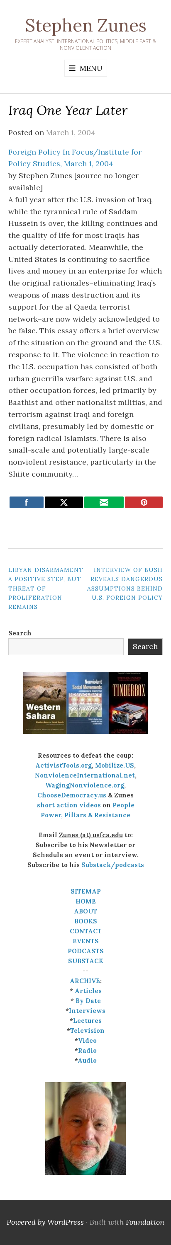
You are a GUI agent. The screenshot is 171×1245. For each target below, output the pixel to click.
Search (20, 633)
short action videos (69, 805)
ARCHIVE (85, 981)
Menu (91, 68)
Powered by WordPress (45, 1222)
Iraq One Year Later (68, 110)
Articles (88, 991)
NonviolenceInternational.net (85, 775)
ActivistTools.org (63, 765)
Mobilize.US (114, 765)
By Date (88, 1001)
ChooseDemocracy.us (71, 795)
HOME (86, 901)
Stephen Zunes (86, 25)
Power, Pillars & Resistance (85, 815)
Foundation (145, 1222)
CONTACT (86, 931)
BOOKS (85, 921)
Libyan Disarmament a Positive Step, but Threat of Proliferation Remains (45, 588)
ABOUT (85, 911)
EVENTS (86, 941)
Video (87, 1040)
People (123, 805)
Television (87, 1030)
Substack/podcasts (112, 865)
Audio (87, 1060)
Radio (87, 1050)
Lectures (87, 1021)
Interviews (87, 1011)
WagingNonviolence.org (84, 785)
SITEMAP (86, 891)
